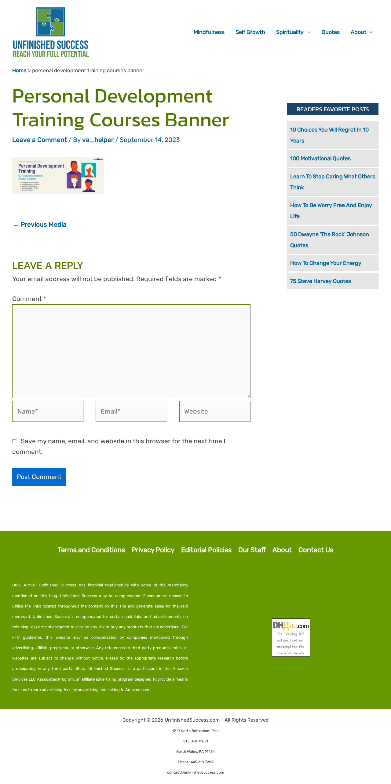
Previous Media (40, 224)
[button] (307, 32)
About (282, 550)
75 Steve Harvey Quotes (320, 281)
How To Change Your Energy (325, 263)
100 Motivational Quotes (320, 158)
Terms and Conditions (91, 550)
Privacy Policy (153, 550)
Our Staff (252, 550)
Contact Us (315, 550)
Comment (29, 299)
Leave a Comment (39, 139)
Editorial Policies (206, 550)
